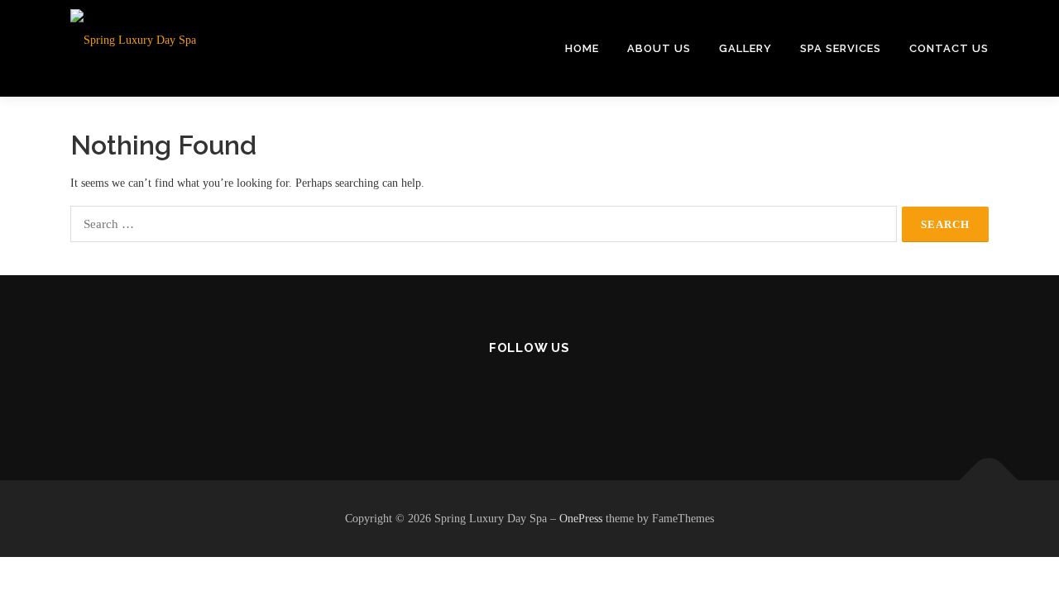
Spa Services (840, 48)
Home (582, 48)
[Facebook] (489, 393)
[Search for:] (483, 224)
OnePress (580, 518)
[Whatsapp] (570, 393)
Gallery (745, 48)
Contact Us (949, 48)
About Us (659, 48)
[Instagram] (529, 393)
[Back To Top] (989, 479)
